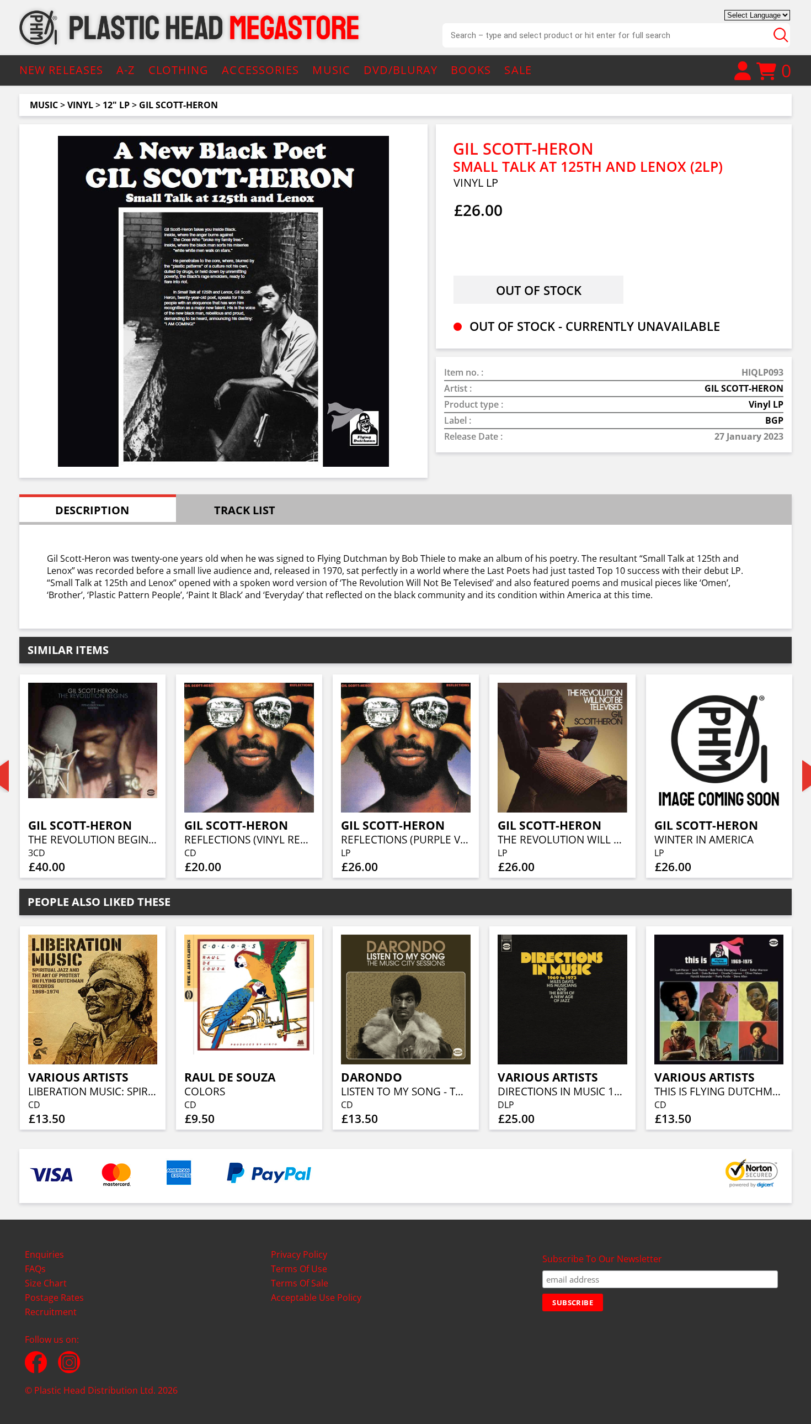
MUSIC (331, 69)
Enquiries (44, 1254)
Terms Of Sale (299, 1283)
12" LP (116, 105)
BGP (774, 420)
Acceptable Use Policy (316, 1297)
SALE (517, 69)
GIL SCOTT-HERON (178, 105)
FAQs (35, 1269)
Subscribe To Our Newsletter (602, 1259)
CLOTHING (178, 69)
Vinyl (80, 105)
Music (44, 105)
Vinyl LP (766, 404)
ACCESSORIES (260, 69)
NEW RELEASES (61, 69)
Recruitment (51, 1312)
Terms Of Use (299, 1269)
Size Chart (46, 1283)
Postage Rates (54, 1297)
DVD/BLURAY (400, 69)
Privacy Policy (299, 1254)
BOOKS (471, 69)
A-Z (125, 69)
